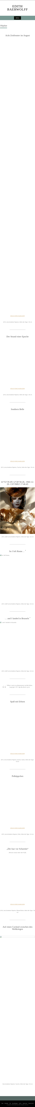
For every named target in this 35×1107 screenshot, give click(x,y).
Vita (10, 1103)
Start (2, 1103)
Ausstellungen (15, 1103)
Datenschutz (31, 1103)
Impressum (25, 1103)
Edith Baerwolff (17, 8)
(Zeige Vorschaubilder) (17, 316)
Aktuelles (6, 1103)
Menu (17, 18)
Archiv (20, 1103)
